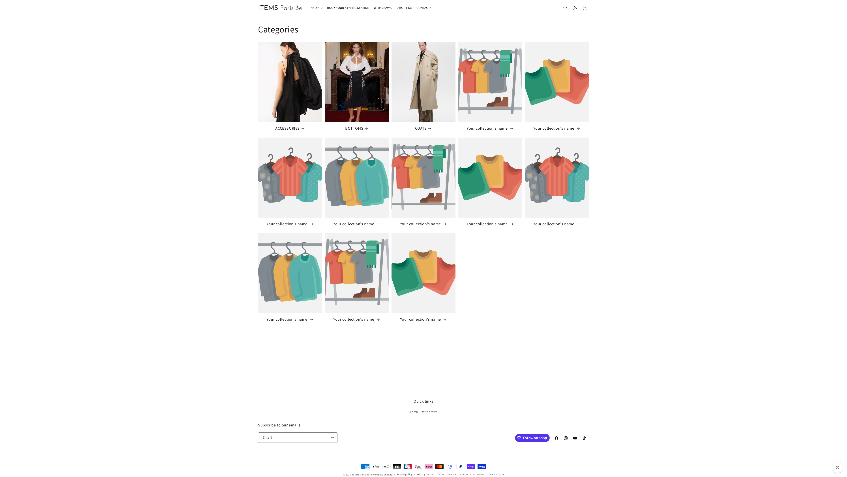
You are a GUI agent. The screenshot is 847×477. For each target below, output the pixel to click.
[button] (565, 8)
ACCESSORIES (287, 128)
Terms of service (446, 474)
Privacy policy (425, 474)
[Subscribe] (332, 437)
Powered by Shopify (381, 474)
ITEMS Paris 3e (360, 474)
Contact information (472, 474)
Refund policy (404, 474)
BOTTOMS (354, 128)
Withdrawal (430, 412)
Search (413, 412)
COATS (421, 128)
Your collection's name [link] (488, 128)
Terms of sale (496, 474)
